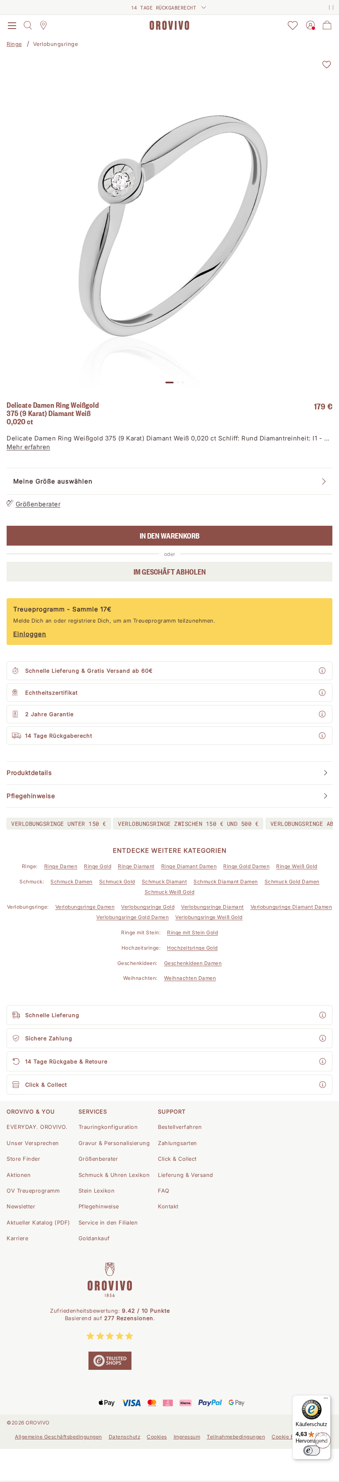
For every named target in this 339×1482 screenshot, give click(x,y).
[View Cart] (327, 25)
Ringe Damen (61, 866)
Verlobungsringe (55, 44)
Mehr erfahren (28, 447)
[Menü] (326, 1400)
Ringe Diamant (136, 866)
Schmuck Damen (71, 881)
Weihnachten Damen (190, 978)
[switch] (311, 1451)
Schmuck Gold (117, 881)
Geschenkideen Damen (193, 963)
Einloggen (29, 634)
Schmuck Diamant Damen (225, 881)
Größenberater (38, 504)
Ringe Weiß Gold (297, 866)
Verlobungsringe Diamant (212, 907)
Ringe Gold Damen (246, 866)
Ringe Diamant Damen (189, 866)
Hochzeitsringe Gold (192, 948)
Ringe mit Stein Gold (192, 932)
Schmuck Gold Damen (292, 881)
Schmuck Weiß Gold (170, 892)
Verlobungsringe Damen (85, 907)
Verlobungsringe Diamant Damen (291, 907)
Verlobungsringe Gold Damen (132, 917)
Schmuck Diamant (164, 881)
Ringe (14, 44)
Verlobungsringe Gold (147, 907)
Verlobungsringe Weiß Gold (209, 917)
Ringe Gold (97, 866)
